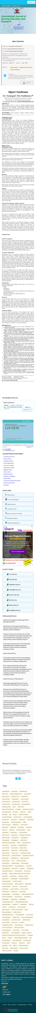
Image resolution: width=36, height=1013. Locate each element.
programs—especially (26, 932)
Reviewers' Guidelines (9, 476)
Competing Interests (9, 456)
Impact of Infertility (25, 858)
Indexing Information (13, 523)
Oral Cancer (15, 811)
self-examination (27, 940)
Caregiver (10, 937)
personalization (13, 876)
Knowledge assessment (7, 925)
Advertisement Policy (9, 483)
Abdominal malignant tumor (16, 793)
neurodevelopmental (7, 817)
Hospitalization (23, 904)
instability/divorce (15, 858)
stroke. (28, 829)
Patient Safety (15, 868)
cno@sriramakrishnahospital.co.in (15, 48)
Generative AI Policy (9, 467)
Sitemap (30, 1004)
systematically (13, 845)
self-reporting (30, 819)
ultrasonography (24, 863)
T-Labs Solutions (12, 1011)
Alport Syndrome (18, 41)
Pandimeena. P (18, 46)
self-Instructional (16, 801)
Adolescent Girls (6, 855)
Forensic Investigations (7, 896)
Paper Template (11, 504)
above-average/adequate (27, 917)
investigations (5, 889)
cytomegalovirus (24, 837)
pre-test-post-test (6, 801)
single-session (15, 853)
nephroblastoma (5, 791)
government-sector (16, 919)
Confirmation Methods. (7, 870)
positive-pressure (15, 796)
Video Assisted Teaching (17, 909)
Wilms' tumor (5, 793)
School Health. (5, 858)
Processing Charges (11, 518)
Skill (10, 814)
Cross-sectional (5, 847)
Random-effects (23, 847)
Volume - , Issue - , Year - (18, 63)
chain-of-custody (24, 889)
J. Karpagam (11, 46)
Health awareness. (29, 925)
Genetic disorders (19, 925)
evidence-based (5, 796)
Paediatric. (16, 950)
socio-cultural (5, 845)
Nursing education (6, 886)
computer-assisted (6, 806)
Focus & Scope (7, 459)
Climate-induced (23, 886)
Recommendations (6, 894)
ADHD (24, 822)
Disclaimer (6, 485)
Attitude (15, 814)
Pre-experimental (18, 870)
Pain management (14, 948)
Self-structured (5, 835)
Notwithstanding (15, 863)
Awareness (4, 829)
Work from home (6, 837)
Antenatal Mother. (26, 842)
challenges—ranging (23, 876)
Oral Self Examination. (23, 814)
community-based (26, 919)
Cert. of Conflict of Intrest (14, 513)
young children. (27, 793)
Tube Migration (30, 868)
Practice (4, 937)
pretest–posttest (6, 853)
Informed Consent (8, 461)
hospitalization (27, 896)
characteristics (5, 819)
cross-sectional (29, 914)
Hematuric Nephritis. (15, 69)
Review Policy (7, 478)
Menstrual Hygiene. (23, 850)
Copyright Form (11, 509)
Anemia (26, 909)
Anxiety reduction (24, 948)
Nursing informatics (6, 881)
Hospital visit (15, 904)
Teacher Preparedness (16, 822)
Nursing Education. (6, 940)
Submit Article (10, 495)
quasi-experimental (6, 811)
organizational (5, 832)
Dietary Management (6, 912)
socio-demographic (27, 817)
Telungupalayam (5, 840)
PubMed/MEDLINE (23, 845)
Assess (14, 806)
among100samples (6, 904)
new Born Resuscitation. (28, 809)
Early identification (21, 829)
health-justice (14, 891)
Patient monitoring (19, 883)
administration (24, 796)
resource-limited (6, 922)
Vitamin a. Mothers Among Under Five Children (19, 873)
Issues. (13, 860)
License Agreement (9, 463)
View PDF (28, 82)
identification (22, 819)
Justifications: (14, 819)
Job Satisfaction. (15, 837)
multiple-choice (16, 917)
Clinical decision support (7, 883)
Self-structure (25, 801)
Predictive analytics (17, 881)
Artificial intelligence (24, 878)
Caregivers (21, 922)
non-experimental (23, 832)
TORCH (18, 842)
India (30, 937)
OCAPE (29, 811)
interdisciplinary (5, 863)
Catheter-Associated (19, 927)
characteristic (14, 791)
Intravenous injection (7, 950)
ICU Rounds (29, 865)
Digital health (28, 883)
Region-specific (5, 850)
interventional (14, 847)
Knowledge (18, 809)
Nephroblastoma (23, 791)
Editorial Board (22, 1004)
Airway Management (19, 865)
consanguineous (6, 919)
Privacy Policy (7, 472)
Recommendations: (26, 804)
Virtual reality (5, 948)
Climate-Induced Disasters (28, 894)
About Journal (6, 6)
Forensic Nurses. (18, 896)
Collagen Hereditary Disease (26, 67)
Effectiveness (21, 806)
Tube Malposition (6, 868)
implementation (15, 799)
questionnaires (5, 822)
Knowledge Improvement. (7, 914)
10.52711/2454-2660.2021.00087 (14, 51)
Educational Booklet (16, 855)
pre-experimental (24, 799)
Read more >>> (30, 446)
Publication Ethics (8, 474)
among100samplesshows (7, 901)
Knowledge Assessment (28, 855)
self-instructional (6, 799)
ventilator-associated (21, 860)
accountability (22, 891)
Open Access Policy (9, 465)
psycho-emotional (14, 889)
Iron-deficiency (12, 907)
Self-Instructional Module (8, 809)
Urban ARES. (5, 876)
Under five (31, 904)
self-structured (24, 824)
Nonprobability (5, 899)
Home (4, 1004)
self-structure (27, 870)
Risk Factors (12, 829)
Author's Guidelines (13, 499)
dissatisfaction (13, 832)
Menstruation (14, 850)
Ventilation (22, 868)
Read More (27, 409)
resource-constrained (7, 927)
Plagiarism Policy (8, 469)
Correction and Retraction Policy (12, 480)
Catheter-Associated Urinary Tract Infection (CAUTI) (14, 935)
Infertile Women (5, 860)
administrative (5, 878)
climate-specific (5, 891)
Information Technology (25, 835)
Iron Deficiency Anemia (25, 853)
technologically (14, 878)
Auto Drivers (23, 811)
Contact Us (15, 6)
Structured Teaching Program (8, 842)
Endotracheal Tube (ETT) (7, 865)
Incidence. (4, 907)
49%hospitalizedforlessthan (21, 901)
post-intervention (17, 817)
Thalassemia (14, 922)
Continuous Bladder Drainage (20, 937)
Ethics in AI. (14, 886)
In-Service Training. (6, 824)
